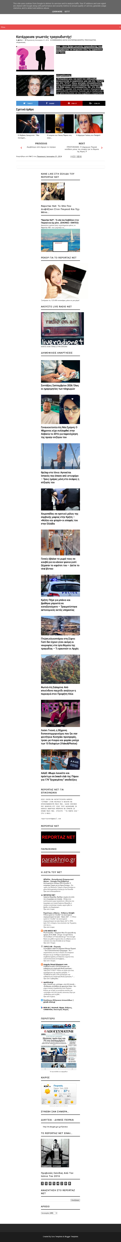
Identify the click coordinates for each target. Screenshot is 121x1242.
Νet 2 (21, 40)
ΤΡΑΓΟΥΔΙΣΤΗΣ (90, 40)
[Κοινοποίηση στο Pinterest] (80, 156)
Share (51, 103)
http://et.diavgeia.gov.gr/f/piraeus (55, 1127)
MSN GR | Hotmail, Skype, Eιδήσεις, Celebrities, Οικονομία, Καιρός (57, 1008)
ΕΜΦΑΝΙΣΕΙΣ (57, 40)
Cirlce (97, 103)
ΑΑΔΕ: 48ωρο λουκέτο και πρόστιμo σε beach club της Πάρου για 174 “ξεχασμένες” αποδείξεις (60, 776)
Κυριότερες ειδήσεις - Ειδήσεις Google (58, 913)
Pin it (74, 103)
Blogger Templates (71, 1237)
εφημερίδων (64, 1071)
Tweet (30, 103)
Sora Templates (57, 1237)
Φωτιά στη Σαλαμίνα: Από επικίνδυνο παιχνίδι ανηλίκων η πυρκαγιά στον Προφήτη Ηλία (58, 690)
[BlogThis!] (74, 156)
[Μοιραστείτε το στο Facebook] (78, 156)
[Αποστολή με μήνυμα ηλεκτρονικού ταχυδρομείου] (71, 156)
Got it (67, 12)
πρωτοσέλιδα (55, 1071)
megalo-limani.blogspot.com (55, 964)
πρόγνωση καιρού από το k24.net (59, 1106)
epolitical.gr (48, 982)
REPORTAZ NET (49, 895)
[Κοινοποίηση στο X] (76, 156)
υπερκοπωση (20, 42)
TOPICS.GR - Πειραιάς (52, 947)
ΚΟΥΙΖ (65, 40)
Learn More (57, 12)
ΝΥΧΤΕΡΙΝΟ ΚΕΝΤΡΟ (76, 40)
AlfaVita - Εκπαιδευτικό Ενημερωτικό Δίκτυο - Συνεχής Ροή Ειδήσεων (58, 880)
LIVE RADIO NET (50, 931)
